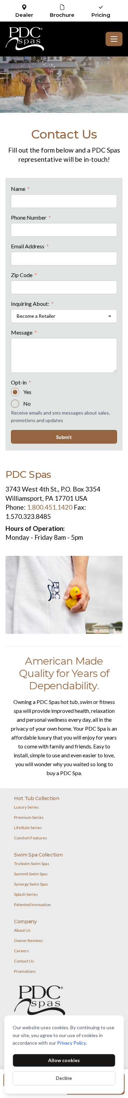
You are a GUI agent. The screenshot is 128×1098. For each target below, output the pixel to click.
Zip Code (24, 275)
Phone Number (31, 218)
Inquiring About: (32, 304)
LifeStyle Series (28, 827)
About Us (22, 930)
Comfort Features (30, 837)
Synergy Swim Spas (31, 884)
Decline (64, 1078)
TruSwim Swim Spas (31, 863)
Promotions (25, 971)
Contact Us (24, 961)
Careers (21, 950)
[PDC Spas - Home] (54, 39)
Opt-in (21, 383)
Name (20, 189)
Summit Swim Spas (31, 873)
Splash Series (26, 894)
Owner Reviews (28, 940)
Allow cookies (64, 1060)
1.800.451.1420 (49, 507)
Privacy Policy (71, 1043)
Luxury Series (26, 807)
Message (24, 333)
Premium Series (29, 817)
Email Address (30, 246)
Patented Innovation (32, 904)
